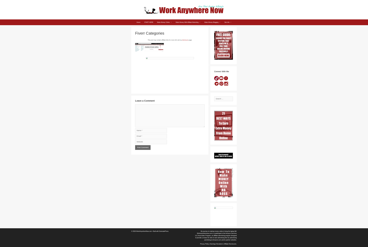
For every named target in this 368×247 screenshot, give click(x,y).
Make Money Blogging (211, 22)
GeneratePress (164, 231)
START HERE (148, 22)
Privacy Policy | (205, 244)
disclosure (185, 40)
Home (138, 22)
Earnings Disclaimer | (217, 244)
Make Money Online (163, 22)
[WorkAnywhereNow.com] (184, 10)
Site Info (226, 22)
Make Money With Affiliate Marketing (187, 22)
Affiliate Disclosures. (230, 244)
